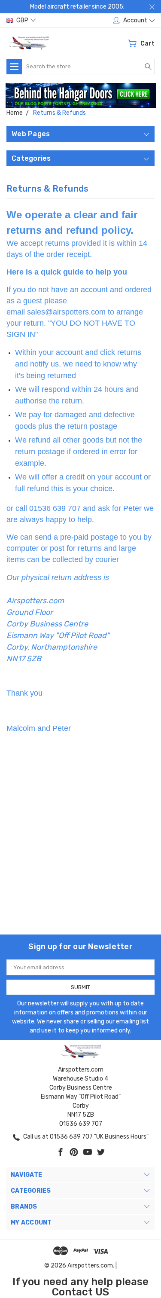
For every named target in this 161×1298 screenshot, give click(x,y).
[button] (81, 96)
